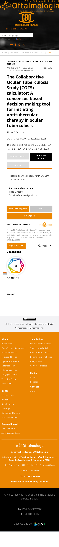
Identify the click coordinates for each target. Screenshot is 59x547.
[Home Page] (29, 6)
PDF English (29, 216)
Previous (5, 399)
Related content (18, 156)
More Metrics (7, 383)
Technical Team (9, 379)
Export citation (16, 245)
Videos (33, 377)
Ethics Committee (9, 370)
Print (41, 208)
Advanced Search (10, 417)
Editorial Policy (8, 365)
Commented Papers (11, 413)
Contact (33, 391)
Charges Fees (36, 361)
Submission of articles (40, 348)
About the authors (41, 156)
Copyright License (10, 374)
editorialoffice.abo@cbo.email (33, 481)
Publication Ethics (9, 352)
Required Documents (40, 352)
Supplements (8, 404)
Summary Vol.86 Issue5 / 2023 (32, 53)
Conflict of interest (38, 365)
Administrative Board (11, 433)
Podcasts (34, 381)
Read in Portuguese (18, 208)
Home (4, 53)
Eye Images (6, 408)
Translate (26, 39)
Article (18, 165)
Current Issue (8, 395)
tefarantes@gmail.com (27, 195)
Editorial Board (8, 428)
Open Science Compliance (14, 348)
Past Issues (14, 53)
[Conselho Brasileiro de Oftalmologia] (26, 19)
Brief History (7, 343)
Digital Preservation (10, 361)
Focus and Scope (9, 356)
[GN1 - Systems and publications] (39, 523)
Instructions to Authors (40, 343)
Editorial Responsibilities (41, 356)
